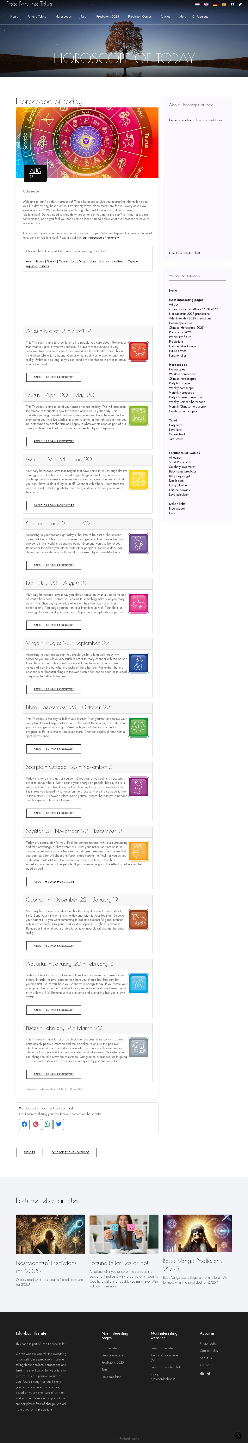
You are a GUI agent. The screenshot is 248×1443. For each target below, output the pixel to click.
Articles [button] (165, 16)
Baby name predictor (182, 471)
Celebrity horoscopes (183, 411)
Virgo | (84, 261)
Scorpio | (105, 261)
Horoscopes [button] (63, 16)
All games (175, 457)
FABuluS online (129, 1438)
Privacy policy (208, 1343)
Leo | (75, 261)
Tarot (105, 1369)
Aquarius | (33, 266)
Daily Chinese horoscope (185, 397)
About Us (206, 1358)
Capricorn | (135, 261)
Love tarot (175, 429)
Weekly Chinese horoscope (187, 402)
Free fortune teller (162, 1348)
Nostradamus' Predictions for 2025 (46, 1266)
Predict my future (180, 337)
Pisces (44, 266)
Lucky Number (178, 485)
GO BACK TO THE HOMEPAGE (70, 1152)
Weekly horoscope (181, 388)
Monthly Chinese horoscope (187, 406)
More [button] (182, 16)
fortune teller (110, 1348)
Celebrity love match (182, 467)
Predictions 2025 (180, 332)
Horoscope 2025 (180, 323)
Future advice (178, 351)
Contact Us (207, 1365)
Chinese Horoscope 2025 (186, 327)
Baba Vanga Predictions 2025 (192, 1264)
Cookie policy (209, 1351)
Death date (176, 480)
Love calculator (179, 494)
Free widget (177, 508)
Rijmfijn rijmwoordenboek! (163, 1376)
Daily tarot (175, 425)
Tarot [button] (84, 16)
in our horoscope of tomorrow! (99, 237)
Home (14, 16)
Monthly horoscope (181, 392)
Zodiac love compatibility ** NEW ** (193, 309)
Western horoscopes (182, 374)
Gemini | (53, 261)
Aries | (31, 261)
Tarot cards (176, 439)
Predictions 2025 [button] (107, 16)
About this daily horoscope (54, 377)
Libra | (94, 261)
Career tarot (177, 434)
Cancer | (65, 261)
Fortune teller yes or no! (119, 1262)
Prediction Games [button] (140, 16)
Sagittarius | (120, 261)
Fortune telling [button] (36, 16)
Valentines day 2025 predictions (190, 318)
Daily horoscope (179, 383)
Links (172, 513)
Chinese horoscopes (182, 378)
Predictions (176, 341)
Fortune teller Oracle (182, 346)
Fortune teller (177, 355)
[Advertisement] (88, 299)
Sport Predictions (180, 462)
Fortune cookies (179, 490)
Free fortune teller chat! (184, 253)
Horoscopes (177, 369)
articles (186, 120)
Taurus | (41, 261)
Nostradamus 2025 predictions (189, 314)
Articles (29, 1152)
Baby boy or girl (179, 476)
